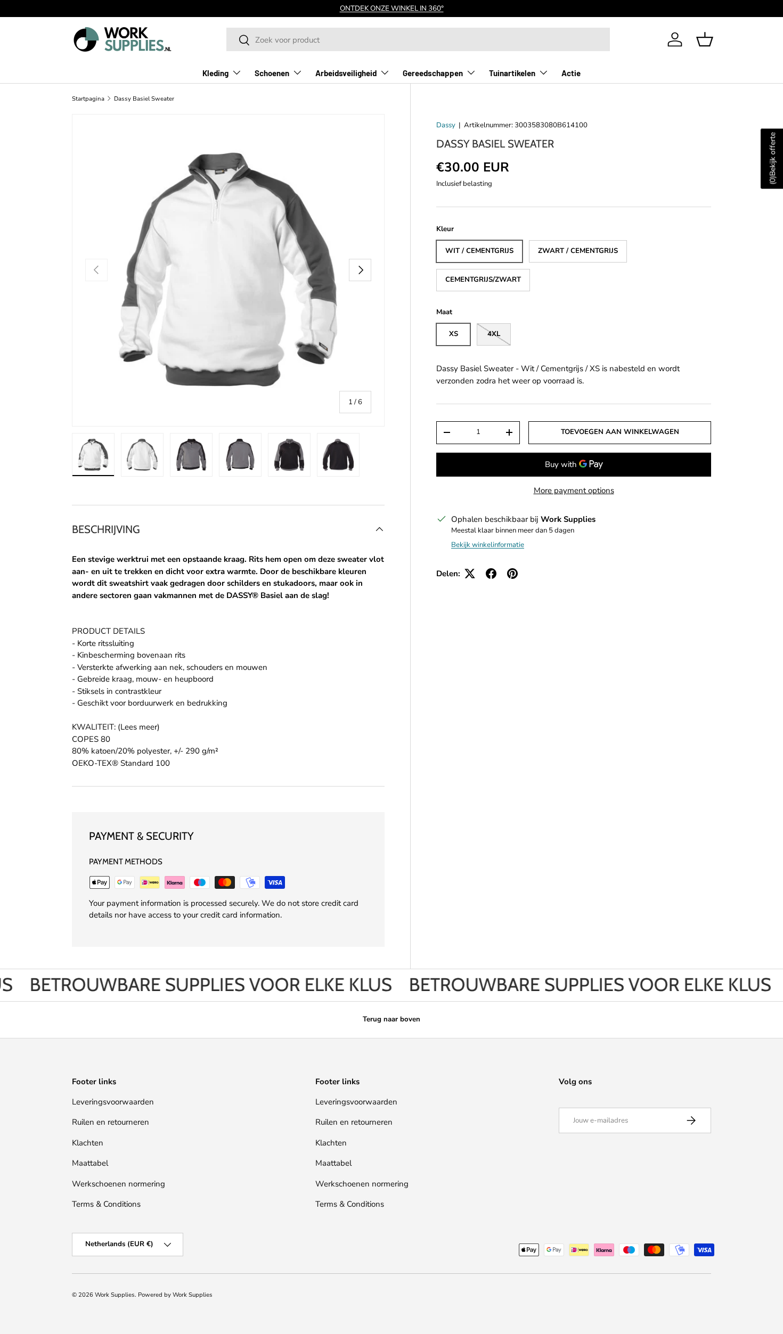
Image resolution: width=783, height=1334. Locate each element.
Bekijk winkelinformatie (487, 545)
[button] (704, 39)
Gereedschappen (433, 73)
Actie (571, 73)
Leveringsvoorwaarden (113, 1101)
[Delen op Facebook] (491, 573)
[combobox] (418, 40)
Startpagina (88, 99)
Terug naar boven (391, 1019)
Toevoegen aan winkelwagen (620, 432)
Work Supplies (115, 1295)
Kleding (215, 73)
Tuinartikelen (512, 73)
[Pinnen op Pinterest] (512, 573)
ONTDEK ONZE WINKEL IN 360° (392, 8)
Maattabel (90, 1163)
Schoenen (272, 73)
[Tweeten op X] (469, 573)
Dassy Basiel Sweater (144, 99)
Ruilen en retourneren (110, 1122)
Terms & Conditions (106, 1204)
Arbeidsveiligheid (346, 73)
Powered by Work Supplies (175, 1295)
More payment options (574, 490)
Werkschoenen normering (118, 1183)
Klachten (87, 1142)
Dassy (445, 125)
